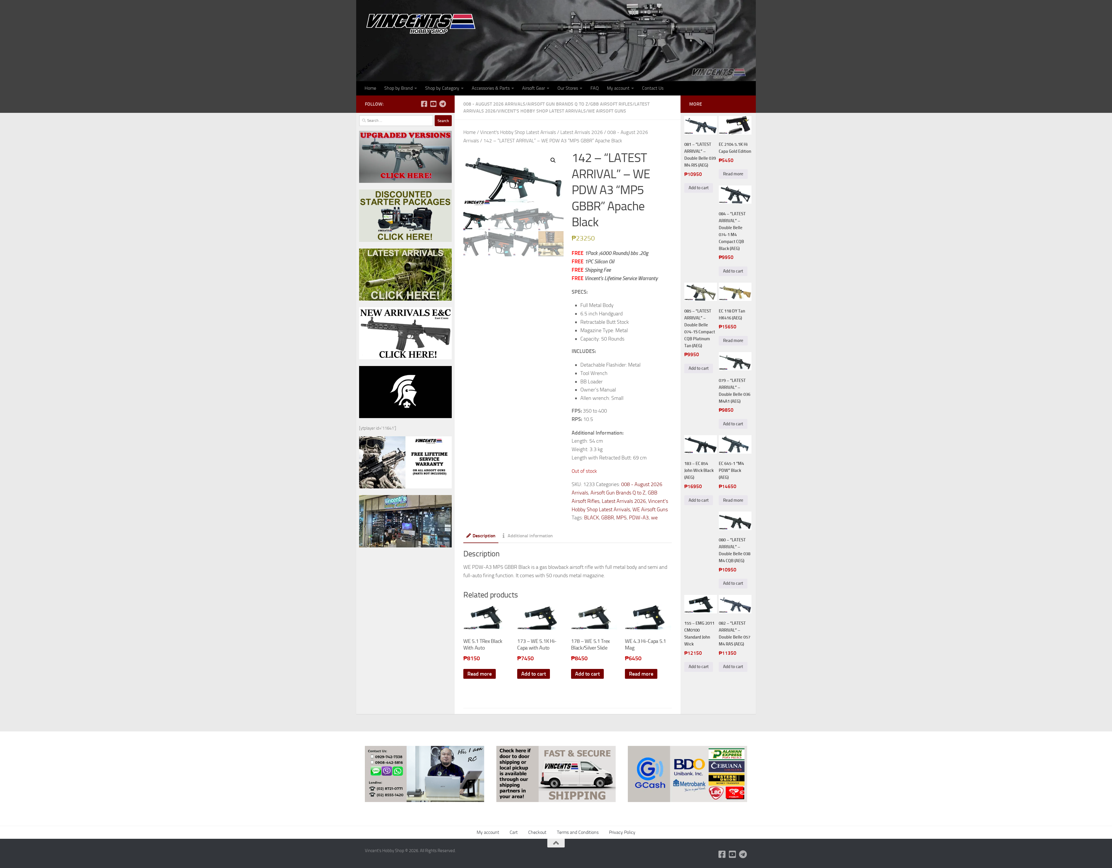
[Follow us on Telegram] (442, 103)
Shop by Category (442, 88)
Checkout (537, 832)
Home (370, 88)
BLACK (591, 517)
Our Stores (567, 88)
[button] (553, 160)
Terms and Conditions (578, 832)
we (654, 517)
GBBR (607, 517)
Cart (514, 832)
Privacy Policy (622, 832)
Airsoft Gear (533, 88)
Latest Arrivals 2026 (581, 132)
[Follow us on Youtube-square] (433, 103)
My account (618, 88)
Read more (479, 674)
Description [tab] (484, 535)
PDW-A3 (639, 517)
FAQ (594, 88)
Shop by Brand (398, 88)
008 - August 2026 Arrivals (494, 104)
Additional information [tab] (530, 535)
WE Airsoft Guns (607, 111)
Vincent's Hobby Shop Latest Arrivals (542, 111)
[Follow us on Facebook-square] (423, 103)
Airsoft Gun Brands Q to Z (557, 104)
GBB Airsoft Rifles (611, 104)
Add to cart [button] (533, 674)
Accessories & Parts (491, 88)
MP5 (621, 517)
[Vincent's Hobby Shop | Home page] (423, 23)
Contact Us (652, 88)
